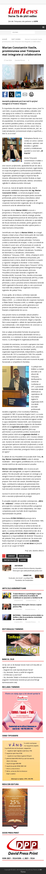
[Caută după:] (23, 32)
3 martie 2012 (18, 622)
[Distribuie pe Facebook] (5, 96)
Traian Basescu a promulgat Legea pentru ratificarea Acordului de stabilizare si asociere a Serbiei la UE (27, 596)
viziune (23, 560)
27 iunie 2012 (18, 609)
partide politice (10, 560)
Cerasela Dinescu (31, 600)
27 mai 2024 (8, 60)
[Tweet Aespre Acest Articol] (12, 96)
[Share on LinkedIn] (18, 96)
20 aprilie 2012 (18, 600)
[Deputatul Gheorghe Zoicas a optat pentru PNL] (6, 607)
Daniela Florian (20, 60)
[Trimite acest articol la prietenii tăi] (25, 96)
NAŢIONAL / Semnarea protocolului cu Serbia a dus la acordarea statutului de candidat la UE (28, 617)
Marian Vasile (24, 556)
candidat (11, 556)
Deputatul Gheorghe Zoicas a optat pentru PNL (27, 606)
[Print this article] (32, 96)
